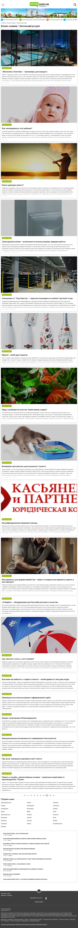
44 (37, 795)
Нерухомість (30, 805)
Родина (55, 820)
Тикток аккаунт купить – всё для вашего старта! (16, 864)
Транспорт (56, 805)
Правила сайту (20, 924)
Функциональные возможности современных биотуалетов (29, 738)
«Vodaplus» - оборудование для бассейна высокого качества (30, 602)
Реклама (3, 826)
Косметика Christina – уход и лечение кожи (15, 833)
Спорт (55, 811)
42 (31, 795)
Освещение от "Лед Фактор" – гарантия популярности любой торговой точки (37, 298)
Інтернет (29, 814)
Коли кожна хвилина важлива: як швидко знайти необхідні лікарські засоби (24, 838)
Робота (29, 823)
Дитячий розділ (57, 823)
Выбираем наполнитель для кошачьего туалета (24, 466)
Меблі (28, 811)
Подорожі (4, 823)
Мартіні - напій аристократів (14, 355)
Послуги (29, 820)
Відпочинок (30, 808)
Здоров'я (55, 802)
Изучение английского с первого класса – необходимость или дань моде (35, 679)
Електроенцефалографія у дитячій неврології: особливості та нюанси (23, 869)
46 (43, 795)
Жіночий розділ (5, 814)
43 (34, 795)
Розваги (55, 808)
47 (47, 795)
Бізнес (3, 811)
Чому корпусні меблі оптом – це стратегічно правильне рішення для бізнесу (25, 879)
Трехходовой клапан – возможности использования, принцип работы (34, 242)
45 (40, 795)
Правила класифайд (29, 924)
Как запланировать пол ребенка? (17, 128)
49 (53, 795)
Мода (54, 817)
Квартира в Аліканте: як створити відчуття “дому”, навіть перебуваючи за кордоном (27, 859)
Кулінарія (3, 820)
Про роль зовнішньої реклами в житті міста (22, 759)
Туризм (3, 805)
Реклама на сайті (5, 893)
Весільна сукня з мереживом (11, 874)
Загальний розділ (6, 802)
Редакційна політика (41, 924)
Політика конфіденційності (8, 924)
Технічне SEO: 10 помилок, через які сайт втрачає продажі (20, 853)
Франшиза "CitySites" (6, 895)
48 (50, 795)
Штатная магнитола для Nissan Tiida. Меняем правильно (19, 848)
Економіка (4, 817)
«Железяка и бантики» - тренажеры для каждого (24, 72)
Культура (55, 814)
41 (28, 795)
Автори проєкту (39, 901)
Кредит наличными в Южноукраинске (19, 718)
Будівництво (4, 808)
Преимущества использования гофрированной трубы (26, 698)
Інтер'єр (29, 817)
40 (25, 795)
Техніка (29, 802)
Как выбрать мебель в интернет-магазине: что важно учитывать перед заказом (26, 843)
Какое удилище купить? (13, 185)
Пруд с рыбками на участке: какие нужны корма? (24, 410)
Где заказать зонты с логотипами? (18, 659)
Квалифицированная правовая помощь (19, 523)
